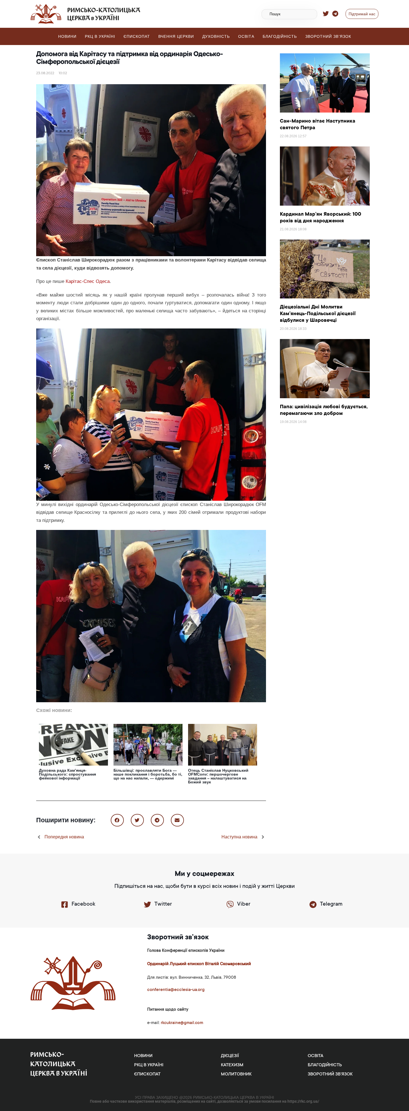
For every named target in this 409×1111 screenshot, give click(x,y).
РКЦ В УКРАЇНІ (100, 36)
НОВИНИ (67, 36)
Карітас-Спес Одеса (88, 281)
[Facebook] (64, 904)
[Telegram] (313, 904)
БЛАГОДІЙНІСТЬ (280, 36)
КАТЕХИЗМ (232, 1065)
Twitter (163, 904)
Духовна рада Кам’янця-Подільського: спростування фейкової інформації (67, 774)
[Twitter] (147, 904)
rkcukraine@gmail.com (182, 1023)
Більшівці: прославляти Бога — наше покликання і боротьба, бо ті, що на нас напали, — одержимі (148, 774)
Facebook (83, 904)
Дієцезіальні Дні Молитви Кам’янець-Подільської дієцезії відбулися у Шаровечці (318, 314)
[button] (117, 820)
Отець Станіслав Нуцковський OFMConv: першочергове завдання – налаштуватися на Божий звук (218, 776)
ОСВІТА (246, 36)
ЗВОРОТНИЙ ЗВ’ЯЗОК (328, 36)
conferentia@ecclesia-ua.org (175, 989)
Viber (243, 904)
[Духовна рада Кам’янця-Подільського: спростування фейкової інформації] (73, 744)
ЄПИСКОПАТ (137, 36)
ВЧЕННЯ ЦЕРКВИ (176, 36)
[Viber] (230, 904)
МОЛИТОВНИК (236, 1074)
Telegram (331, 904)
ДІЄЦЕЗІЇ (230, 1055)
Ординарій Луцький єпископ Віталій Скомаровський (199, 964)
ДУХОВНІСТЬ (216, 36)
